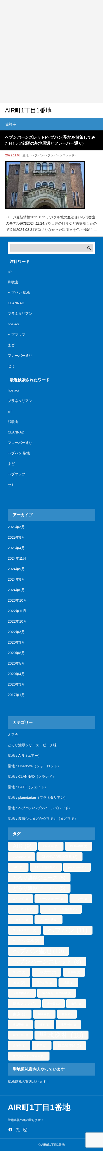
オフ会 (13, 735)
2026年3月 (16, 527)
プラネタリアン (20, 314)
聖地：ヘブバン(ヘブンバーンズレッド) (49, 155)
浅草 (44, 1024)
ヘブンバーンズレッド (47, 961)
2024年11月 (17, 558)
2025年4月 (16, 548)
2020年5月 (16, 663)
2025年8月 (16, 537)
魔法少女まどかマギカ (28, 1056)
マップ (19, 972)
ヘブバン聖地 (38, 951)
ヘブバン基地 (26, 941)
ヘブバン (68, 930)
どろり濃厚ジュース (39, 877)
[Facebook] (10, 1129)
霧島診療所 (69, 1046)
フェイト (20, 919)
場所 (68, 982)
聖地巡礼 (62, 1035)
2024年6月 (16, 590)
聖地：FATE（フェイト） (28, 787)
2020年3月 (16, 684)
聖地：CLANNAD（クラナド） (32, 776)
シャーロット (23, 909)
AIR (22, 846)
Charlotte (50, 846)
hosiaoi (13, 324)
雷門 (41, 1045)
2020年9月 (16, 642)
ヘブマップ (16, 335)
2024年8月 (16, 579)
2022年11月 (17, 611)
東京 (19, 1014)
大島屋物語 (22, 993)
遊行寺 (19, 1045)
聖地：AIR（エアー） (25, 756)
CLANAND (78, 846)
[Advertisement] (51, 51)
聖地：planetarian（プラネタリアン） (38, 797)
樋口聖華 (20, 1024)
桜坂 (67, 1014)
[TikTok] (32, 1129)
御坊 (76, 1003)
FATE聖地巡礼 (46, 867)
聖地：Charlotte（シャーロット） (34, 766)
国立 (19, 983)
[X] (17, 1129)
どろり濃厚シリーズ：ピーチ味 (32, 745)
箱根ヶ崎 (20, 1035)
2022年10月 (17, 621)
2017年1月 (16, 695)
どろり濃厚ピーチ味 (39, 888)
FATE (18, 867)
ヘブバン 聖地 (19, 293)
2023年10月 (17, 600)
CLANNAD (16, 303)
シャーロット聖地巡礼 (61, 909)
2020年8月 (16, 653)
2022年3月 (16, 632)
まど (11, 345)
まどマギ (20, 898)
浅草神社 (68, 1024)
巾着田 (53, 1003)
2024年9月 (16, 569)
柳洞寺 (44, 1014)
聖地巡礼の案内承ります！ (29, 1082)
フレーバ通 (49, 919)
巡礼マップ (24, 1004)
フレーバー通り (20, 356)
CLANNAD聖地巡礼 (60, 857)
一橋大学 (46, 972)
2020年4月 (16, 674)
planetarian (77, 867)
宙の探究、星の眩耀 (56, 993)
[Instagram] (25, 1129)
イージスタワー (51, 898)
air (10, 272)
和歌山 (13, 282)
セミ (11, 366)
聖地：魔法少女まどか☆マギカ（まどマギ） (43, 818)
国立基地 (44, 982)
